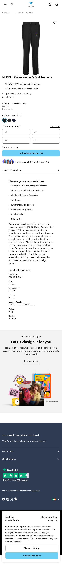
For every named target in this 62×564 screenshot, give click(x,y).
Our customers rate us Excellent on (21, 490)
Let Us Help (7, 451)
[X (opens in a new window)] (11, 499)
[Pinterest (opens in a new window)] (15, 499)
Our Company (9, 459)
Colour (12, 115)
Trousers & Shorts (25, 12)
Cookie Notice (14, 541)
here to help (20, 441)
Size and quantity (11, 126)
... (13, 12)
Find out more (31, 361)
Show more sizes (10, 147)
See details (7, 97)
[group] (31, 139)
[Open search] (12, 4)
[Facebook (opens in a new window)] (3, 499)
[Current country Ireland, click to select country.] (56, 499)
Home (4, 12)
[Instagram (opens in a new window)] (7, 499)
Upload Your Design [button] (29, 153)
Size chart (55, 126)
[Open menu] (5, 4)
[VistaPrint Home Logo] (31, 4)
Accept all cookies (32, 555)
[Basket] (56, 4)
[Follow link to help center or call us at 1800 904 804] (50, 4)
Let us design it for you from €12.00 (32, 162)
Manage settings (32, 548)
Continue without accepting (49, 518)
